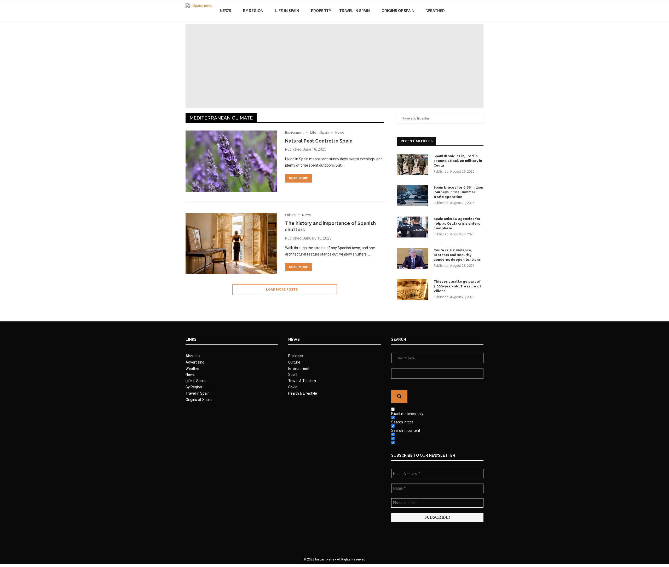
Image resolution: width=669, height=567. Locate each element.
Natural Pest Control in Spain (319, 141)
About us (193, 356)
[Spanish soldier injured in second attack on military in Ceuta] (412, 164)
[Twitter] (467, 10)
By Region (253, 11)
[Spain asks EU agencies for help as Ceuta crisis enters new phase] (412, 227)
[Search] (480, 10)
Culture (294, 362)
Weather (435, 11)
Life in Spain (287, 11)
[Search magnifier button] (399, 396)
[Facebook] (461, 10)
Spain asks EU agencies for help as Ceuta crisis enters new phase (457, 223)
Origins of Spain (398, 11)
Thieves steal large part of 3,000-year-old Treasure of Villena (457, 286)
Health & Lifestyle (302, 393)
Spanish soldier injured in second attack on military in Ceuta (458, 160)
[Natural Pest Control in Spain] (231, 161)
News (225, 11)
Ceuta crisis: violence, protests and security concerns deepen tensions (457, 255)
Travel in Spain (354, 11)
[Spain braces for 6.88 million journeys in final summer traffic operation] (412, 195)
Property (321, 11)
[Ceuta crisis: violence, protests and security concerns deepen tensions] (412, 258)
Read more (298, 178)
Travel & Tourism (302, 381)
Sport (292, 374)
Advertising (195, 362)
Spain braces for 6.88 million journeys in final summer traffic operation (458, 192)
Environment (298, 368)
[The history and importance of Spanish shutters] (231, 243)
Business (295, 356)
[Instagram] (472, 10)
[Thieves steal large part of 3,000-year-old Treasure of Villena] (412, 289)
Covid (292, 387)
